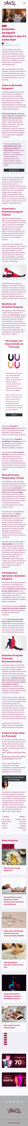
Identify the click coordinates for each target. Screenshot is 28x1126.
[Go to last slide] (5, 846)
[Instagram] (10, 1101)
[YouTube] (17, 1101)
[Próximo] (11, 846)
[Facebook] (14, 1101)
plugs (8, 757)
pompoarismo (15, 757)
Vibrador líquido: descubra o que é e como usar (13, 964)
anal (12, 446)
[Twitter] (6, 1101)
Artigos (4, 25)
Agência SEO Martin (14, 1123)
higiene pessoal (9, 759)
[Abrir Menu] (24, 3)
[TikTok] (21, 1101)
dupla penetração (7, 544)
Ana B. (7, 43)
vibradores (10, 752)
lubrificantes (17, 752)
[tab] (5, 1033)
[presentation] (14, 857)
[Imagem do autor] (3, 43)
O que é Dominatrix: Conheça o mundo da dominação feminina (12, 996)
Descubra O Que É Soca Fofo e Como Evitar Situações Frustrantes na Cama (21, 823)
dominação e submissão (9, 516)
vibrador (20, 492)
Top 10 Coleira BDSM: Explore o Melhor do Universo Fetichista (7, 822)
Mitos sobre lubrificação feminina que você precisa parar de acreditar (14, 933)
